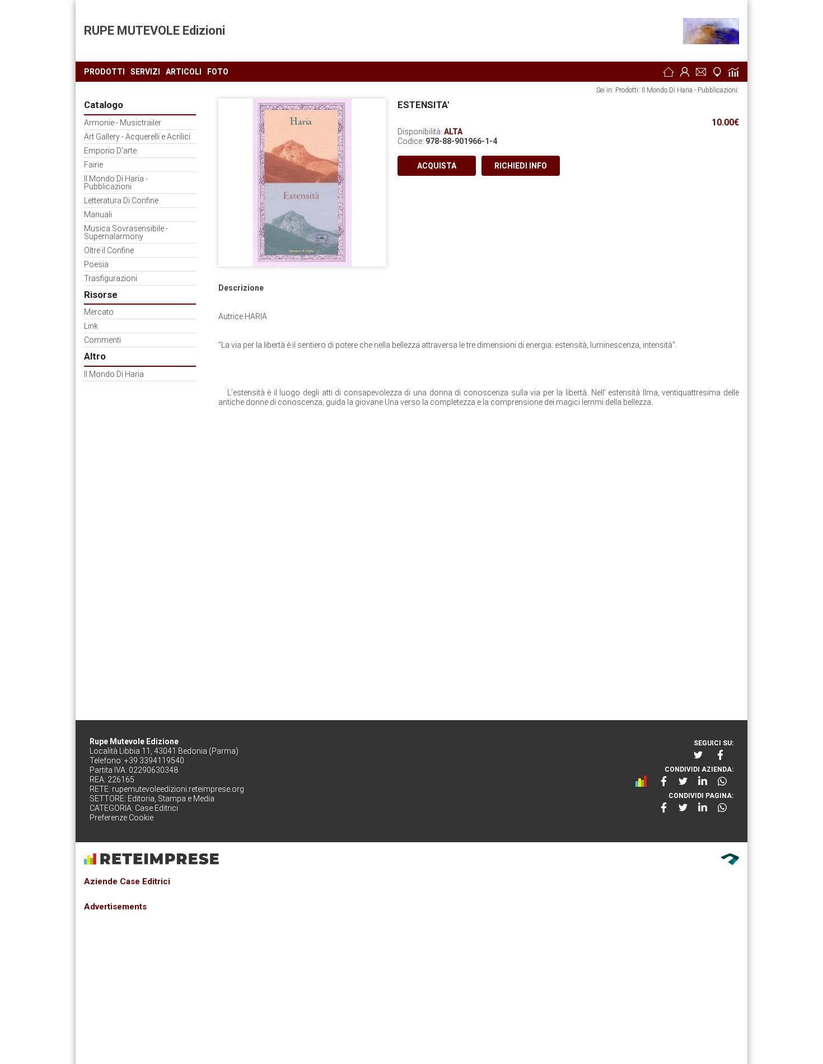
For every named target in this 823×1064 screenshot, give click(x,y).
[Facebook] (721, 754)
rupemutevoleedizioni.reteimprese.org (178, 789)
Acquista (436, 165)
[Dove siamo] (717, 71)
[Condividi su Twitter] (683, 781)
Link (91, 326)
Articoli (184, 71)
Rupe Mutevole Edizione (134, 741)
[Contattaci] (701, 71)
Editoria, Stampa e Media (171, 798)
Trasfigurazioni (110, 278)
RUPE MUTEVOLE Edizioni (154, 31)
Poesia (96, 264)
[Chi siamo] (684, 71)
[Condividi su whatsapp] (722, 781)
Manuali (98, 215)
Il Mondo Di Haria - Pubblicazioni (116, 183)
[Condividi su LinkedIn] (702, 781)
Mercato (99, 312)
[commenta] (643, 781)
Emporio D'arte (110, 151)
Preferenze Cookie (121, 817)
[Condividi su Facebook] (663, 781)
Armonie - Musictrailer (122, 123)
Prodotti (104, 71)
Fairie (93, 165)
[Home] (668, 71)
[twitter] (699, 754)
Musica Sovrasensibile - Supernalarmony (126, 233)
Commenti (102, 340)
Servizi (145, 71)
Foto (217, 71)
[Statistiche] (733, 71)
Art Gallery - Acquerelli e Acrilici (137, 137)
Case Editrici (156, 808)
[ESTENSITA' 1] (302, 183)
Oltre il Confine (109, 250)
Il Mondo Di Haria (114, 374)
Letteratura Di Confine (121, 201)
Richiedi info (520, 165)
